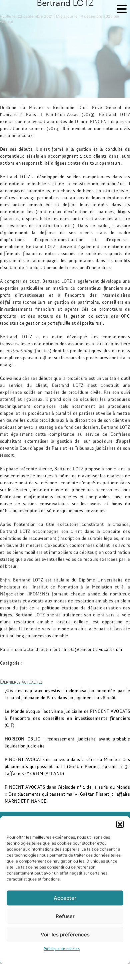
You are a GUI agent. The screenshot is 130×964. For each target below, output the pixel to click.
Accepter (65, 898)
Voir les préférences (65, 934)
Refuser (65, 916)
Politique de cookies (62, 948)
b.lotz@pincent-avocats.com (93, 649)
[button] (120, 824)
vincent (6, 21)
